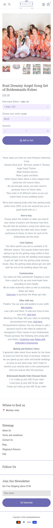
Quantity (6, 125)
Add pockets (26, 307)
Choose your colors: (14, 113)
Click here (11, 294)
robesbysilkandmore (33, 517)
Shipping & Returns (11, 449)
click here (31, 314)
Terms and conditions (12, 435)
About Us (6, 430)
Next (48, 37)
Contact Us (7, 440)
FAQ (4, 454)
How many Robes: (15, 101)
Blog (4, 444)
